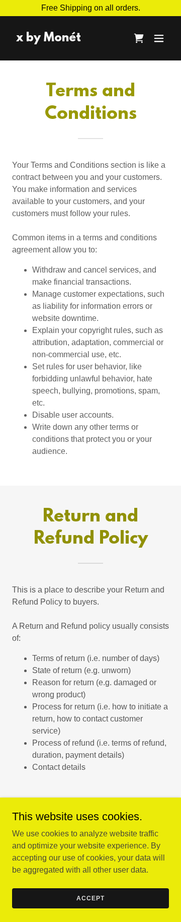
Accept (90, 897)
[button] (159, 38)
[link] (48, 38)
